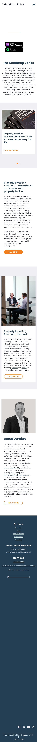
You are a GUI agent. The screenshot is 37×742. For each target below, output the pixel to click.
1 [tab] (17, 164)
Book (18, 531)
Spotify (15, 368)
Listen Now (13, 376)
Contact (18, 539)
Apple (24, 368)
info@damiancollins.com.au (18, 570)
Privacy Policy (19, 739)
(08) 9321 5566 (18, 561)
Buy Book (13, 252)
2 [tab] (20, 164)
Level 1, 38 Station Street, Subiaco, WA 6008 (18, 566)
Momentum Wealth (11, 468)
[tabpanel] (18, 131)
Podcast (18, 528)
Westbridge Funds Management (17, 475)
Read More (13, 503)
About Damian (18, 534)
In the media (18, 537)
